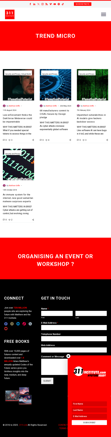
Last (77, 318)
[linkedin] (18, 324)
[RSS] (47, 4)
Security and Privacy (12, 74)
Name (45, 308)
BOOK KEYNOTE (82, 4)
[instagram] (12, 324)
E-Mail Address (49, 323)
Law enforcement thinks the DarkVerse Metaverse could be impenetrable (17, 118)
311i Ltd (23, 425)
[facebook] (6, 324)
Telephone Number (51, 334)
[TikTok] (63, 4)
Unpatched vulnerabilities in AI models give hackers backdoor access (91, 118)
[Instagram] (42, 4)
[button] (33, 140)
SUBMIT (47, 381)
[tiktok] (24, 324)
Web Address (48, 345)
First (43, 318)
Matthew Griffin (14, 106)
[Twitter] (38, 4)
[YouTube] (55, 4)
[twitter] (30, 324)
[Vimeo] (51, 4)
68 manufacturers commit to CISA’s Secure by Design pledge (54, 114)
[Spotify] (59, 4)
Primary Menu (103, 14)
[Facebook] (30, 4)
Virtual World (26, 74)
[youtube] (6, 328)
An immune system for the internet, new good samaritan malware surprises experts (18, 198)
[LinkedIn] (34, 4)
